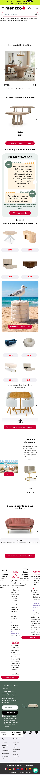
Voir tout (9, 474)
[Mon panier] (37, 8)
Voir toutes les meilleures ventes (20, 143)
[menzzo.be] (26, 769)
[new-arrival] (20, 306)
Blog (3, 739)
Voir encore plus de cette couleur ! (20, 556)
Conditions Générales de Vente (16, 749)
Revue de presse (17, 760)
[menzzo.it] (14, 769)
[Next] (35, 68)
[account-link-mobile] (33, 8)
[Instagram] (30, 732)
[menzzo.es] (30, 769)
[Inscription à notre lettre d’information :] (10, 707)
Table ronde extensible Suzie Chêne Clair (20, 89)
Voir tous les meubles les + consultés (20, 427)
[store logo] (16, 8)
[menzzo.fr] (5, 769)
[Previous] (4, 68)
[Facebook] (24, 732)
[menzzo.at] (22, 769)
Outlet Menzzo (17, 739)
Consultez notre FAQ (16, 646)
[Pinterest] (36, 732)
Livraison (4, 742)
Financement (5, 750)
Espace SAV (16, 582)
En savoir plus (10, 677)
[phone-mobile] (29, 8)
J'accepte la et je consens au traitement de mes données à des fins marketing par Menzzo (11, 721)
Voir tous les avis (20, 213)
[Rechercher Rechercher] (36, 14)
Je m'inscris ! (10, 712)
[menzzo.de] (10, 769)
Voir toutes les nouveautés (20, 326)
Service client (5, 753)
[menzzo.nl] (18, 769)
